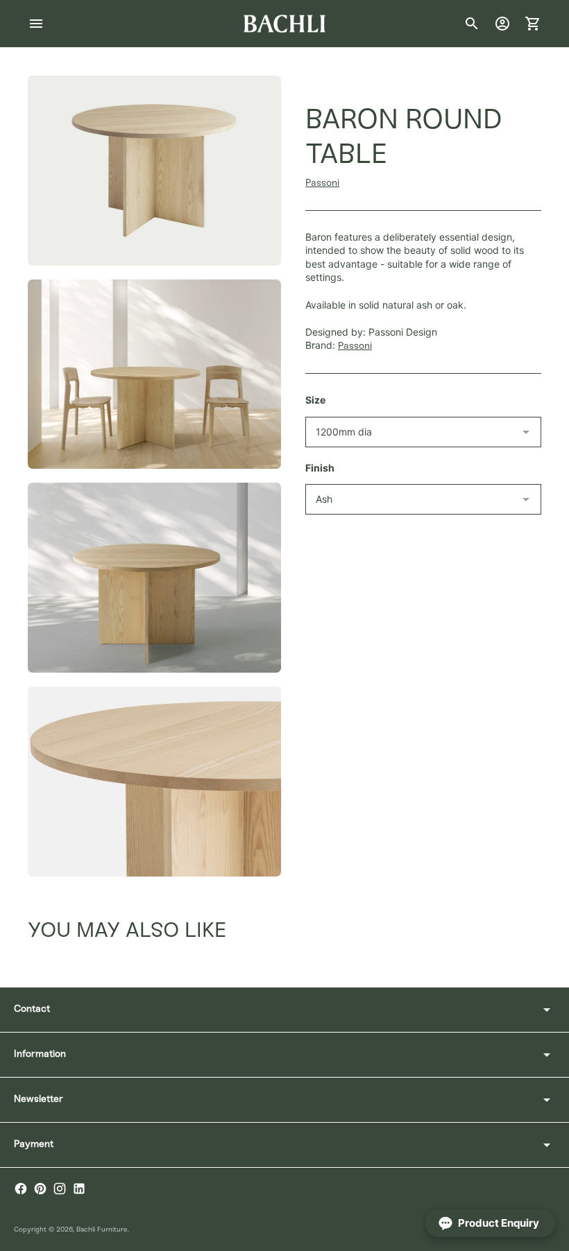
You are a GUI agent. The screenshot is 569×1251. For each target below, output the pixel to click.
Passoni (322, 183)
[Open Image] (154, 171)
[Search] (472, 23)
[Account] (502, 23)
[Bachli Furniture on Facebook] (21, 1189)
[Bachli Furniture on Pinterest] (40, 1189)
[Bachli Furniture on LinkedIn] (79, 1189)
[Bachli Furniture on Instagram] (60, 1189)
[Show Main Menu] (36, 23)
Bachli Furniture (102, 1230)
